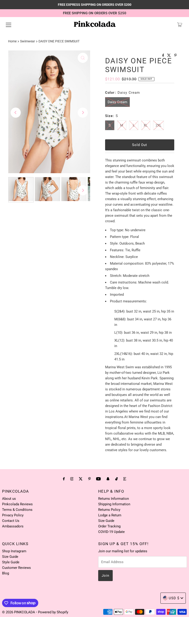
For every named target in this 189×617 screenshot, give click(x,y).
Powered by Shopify (53, 612)
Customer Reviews (16, 568)
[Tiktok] (116, 479)
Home (12, 41)
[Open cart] (180, 24)
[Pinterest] (89, 479)
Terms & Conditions (17, 510)
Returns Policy (109, 510)
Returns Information (113, 499)
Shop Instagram (14, 551)
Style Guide (10, 562)
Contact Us (10, 521)
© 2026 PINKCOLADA (19, 612)
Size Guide (106, 521)
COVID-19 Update (111, 532)
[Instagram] (72, 479)
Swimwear (27, 41)
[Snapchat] (108, 479)
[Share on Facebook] (163, 55)
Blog (5, 573)
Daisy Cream (117, 102)
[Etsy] (124, 479)
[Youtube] (98, 479)
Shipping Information (114, 504)
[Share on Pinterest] (175, 55)
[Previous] (16, 113)
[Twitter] (81, 479)
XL (146, 125)
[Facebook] (64, 479)
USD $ (174, 598)
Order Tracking (109, 526)
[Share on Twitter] (169, 55)
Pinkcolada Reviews (17, 504)
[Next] (83, 113)
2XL (158, 125)
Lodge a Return (109, 515)
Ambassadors (13, 526)
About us (9, 499)
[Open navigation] (8, 24)
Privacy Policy (13, 515)
